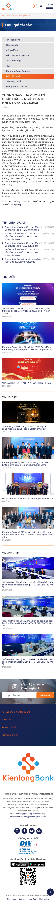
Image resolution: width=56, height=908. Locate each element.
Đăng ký (45, 695)
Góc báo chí (12, 45)
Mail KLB (32, 899)
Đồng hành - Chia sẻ (16, 86)
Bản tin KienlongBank (17, 55)
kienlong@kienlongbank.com (29, 813)
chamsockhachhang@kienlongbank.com (28, 817)
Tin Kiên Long (13, 39)
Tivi (8, 66)
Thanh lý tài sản (14, 81)
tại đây (17, 204)
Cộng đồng (12, 50)
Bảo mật (22, 899)
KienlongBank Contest (18, 71)
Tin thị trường (13, 60)
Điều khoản (11, 899)
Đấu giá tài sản (13, 76)
